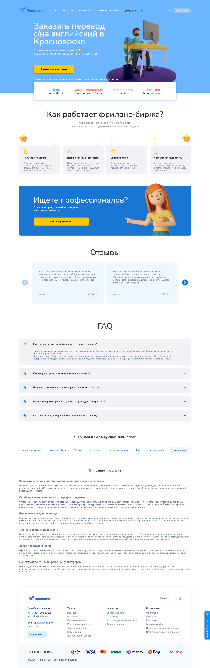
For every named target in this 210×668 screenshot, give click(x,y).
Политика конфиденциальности (163, 632)
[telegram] (174, 598)
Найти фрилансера (61, 221)
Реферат (77, 450)
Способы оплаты (86, 10)
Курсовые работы (77, 620)
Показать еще (179, 450)
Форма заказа (37, 634)
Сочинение (95, 450)
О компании (153, 608)
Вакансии (151, 616)
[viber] (180, 598)
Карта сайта (34, 626)
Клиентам (112, 608)
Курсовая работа (57, 450)
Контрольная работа (78, 624)
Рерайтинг (73, 616)
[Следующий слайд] (185, 282)
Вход (169, 10)
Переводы (72, 612)
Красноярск (46, 622)
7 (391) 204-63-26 (133, 10)
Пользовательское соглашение (163, 628)
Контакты (102, 10)
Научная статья (156, 450)
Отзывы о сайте (154, 624)
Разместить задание (54, 69)
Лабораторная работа (79, 635)
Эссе (138, 450)
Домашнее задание (118, 450)
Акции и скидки (115, 624)
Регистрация (182, 10)
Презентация (74, 632)
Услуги (53, 10)
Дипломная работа (31, 450)
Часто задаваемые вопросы (122, 620)
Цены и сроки (68, 10)
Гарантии (114, 10)
